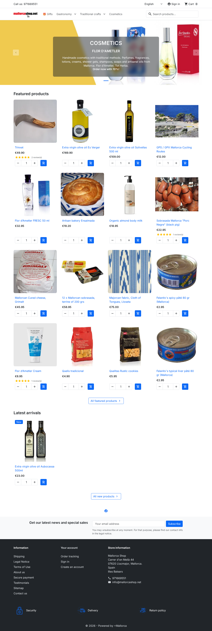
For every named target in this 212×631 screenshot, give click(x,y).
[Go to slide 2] (106, 80)
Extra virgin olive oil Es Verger (81, 147)
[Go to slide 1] (99, 80)
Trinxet (19, 147)
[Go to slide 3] (112, 80)
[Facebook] (106, 511)
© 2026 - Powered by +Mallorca (106, 625)
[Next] (196, 52)
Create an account (72, 567)
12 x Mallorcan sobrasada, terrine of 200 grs (78, 299)
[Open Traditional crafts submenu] (104, 14)
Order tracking (70, 556)
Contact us (20, 593)
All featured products (106, 400)
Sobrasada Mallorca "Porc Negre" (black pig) (173, 222)
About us (19, 572)
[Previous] (16, 52)
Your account (69, 547)
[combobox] (172, 14)
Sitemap (19, 588)
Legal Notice (21, 561)
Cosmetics (115, 14)
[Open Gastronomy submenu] (75, 14)
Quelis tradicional (73, 371)
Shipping (19, 556)
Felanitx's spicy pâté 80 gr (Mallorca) (173, 299)
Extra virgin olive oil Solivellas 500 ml (128, 149)
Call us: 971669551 (25, 4)
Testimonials (21, 582)
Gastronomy (64, 14)
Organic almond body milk (125, 220)
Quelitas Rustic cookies (123, 371)
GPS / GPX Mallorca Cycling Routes (174, 149)
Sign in (65, 561)
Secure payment (24, 577)
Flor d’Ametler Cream (28, 371)
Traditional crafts (90, 14)
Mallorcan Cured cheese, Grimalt (30, 299)
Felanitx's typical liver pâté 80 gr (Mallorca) (175, 373)
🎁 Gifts (48, 14)
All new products (106, 496)
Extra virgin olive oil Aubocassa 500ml (34, 468)
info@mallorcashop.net (126, 582)
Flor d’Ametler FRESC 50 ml (32, 220)
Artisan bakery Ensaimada (78, 220)
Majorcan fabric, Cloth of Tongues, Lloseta (125, 299)
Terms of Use (22, 567)
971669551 (119, 578)
